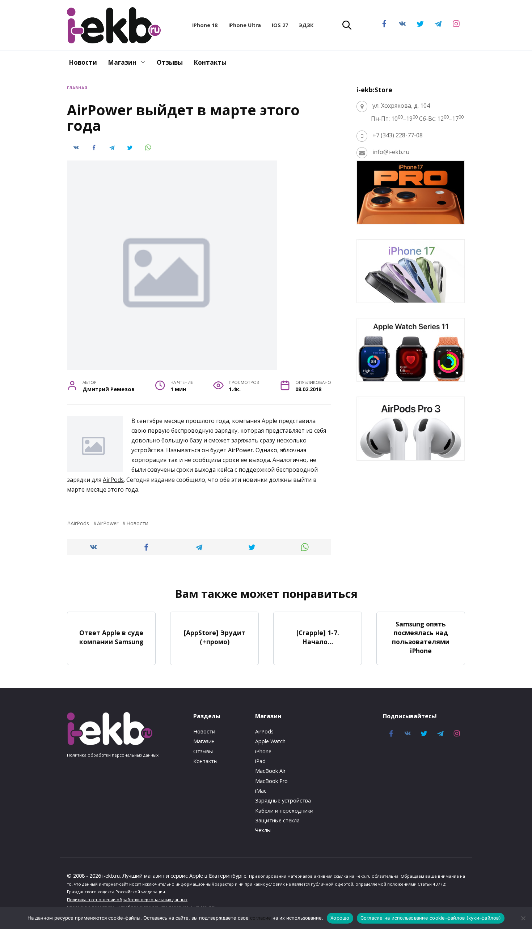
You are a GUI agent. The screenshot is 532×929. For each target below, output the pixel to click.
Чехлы (263, 830)
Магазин (122, 62)
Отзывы (170, 62)
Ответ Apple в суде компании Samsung (111, 637)
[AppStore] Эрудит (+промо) (214, 637)
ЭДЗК (306, 25)
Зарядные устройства (283, 800)
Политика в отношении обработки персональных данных (127, 899)
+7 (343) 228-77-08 (397, 135)
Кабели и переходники (284, 810)
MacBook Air (270, 770)
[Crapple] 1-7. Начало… (317, 637)
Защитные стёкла (277, 820)
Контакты (210, 62)
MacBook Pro (271, 781)
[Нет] (523, 918)
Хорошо (340, 918)
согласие (260, 918)
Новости (83, 62)
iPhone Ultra (244, 25)
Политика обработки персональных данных (113, 755)
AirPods (113, 480)
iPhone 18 (205, 25)
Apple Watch (270, 741)
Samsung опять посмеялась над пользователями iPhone (420, 637)
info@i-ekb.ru (390, 152)
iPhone (263, 751)
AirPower (107, 523)
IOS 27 (280, 25)
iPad (260, 761)
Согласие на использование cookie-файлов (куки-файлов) (430, 918)
